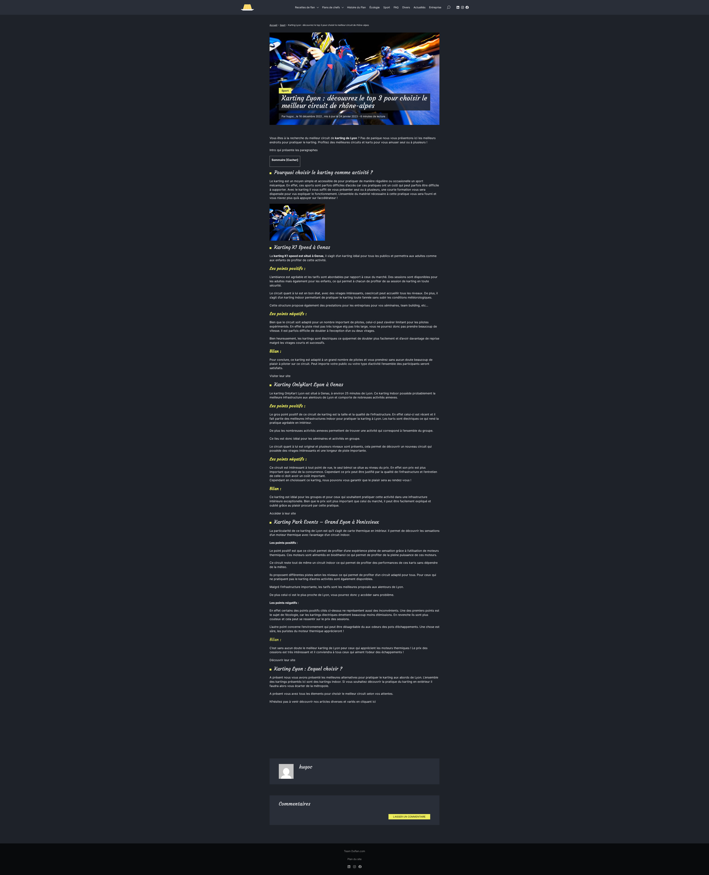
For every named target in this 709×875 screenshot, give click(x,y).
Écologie (374, 7)
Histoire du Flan (356, 7)
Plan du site (354, 859)
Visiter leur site (280, 376)
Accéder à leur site (283, 513)
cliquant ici (368, 701)
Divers (406, 7)
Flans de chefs (331, 7)
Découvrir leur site (282, 660)
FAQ (396, 7)
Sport (386, 7)
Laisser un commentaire (409, 816)
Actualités (419, 7)
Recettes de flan (305, 7)
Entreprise (435, 7)
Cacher (292, 160)
